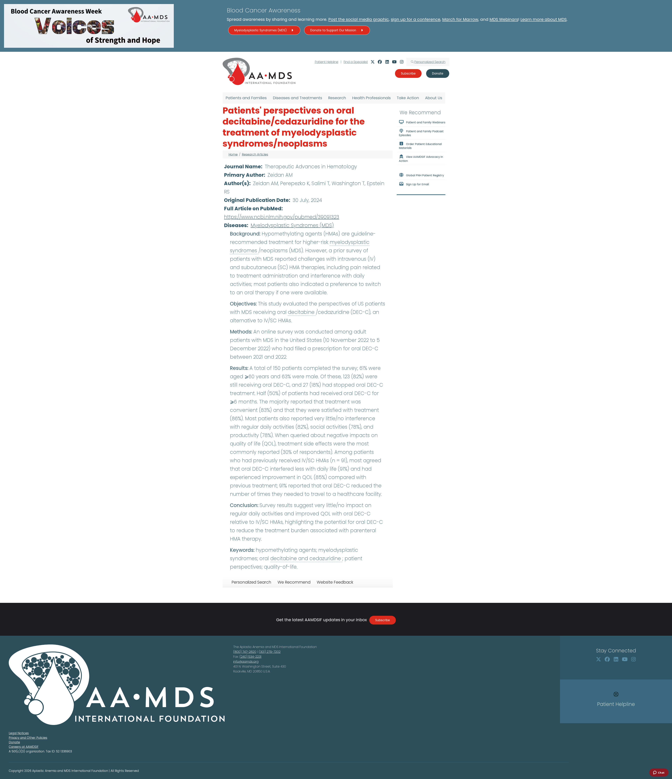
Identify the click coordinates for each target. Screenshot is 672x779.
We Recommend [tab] (294, 582)
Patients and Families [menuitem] (246, 98)
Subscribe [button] (408, 73)
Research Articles (255, 154)
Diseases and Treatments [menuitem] (297, 98)
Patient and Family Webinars (425, 122)
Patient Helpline (326, 62)
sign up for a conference (415, 19)
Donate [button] (437, 73)
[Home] (259, 71)
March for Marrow (460, 19)
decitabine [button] (302, 312)
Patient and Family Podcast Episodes (421, 133)
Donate (14, 742)
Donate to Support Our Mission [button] (333, 30)
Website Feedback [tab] (335, 582)
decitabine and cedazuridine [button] (306, 558)
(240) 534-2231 (250, 656)
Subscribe (382, 620)
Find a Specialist (356, 62)
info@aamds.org (245, 661)
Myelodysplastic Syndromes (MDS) (292, 225)
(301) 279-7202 (270, 652)
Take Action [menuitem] (408, 98)
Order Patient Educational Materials (420, 146)
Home (233, 154)
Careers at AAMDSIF (23, 747)
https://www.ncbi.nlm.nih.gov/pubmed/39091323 (281, 217)
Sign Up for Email (417, 184)
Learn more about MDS (543, 19)
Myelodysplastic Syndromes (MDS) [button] (261, 30)
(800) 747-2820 (244, 652)
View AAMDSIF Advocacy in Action (421, 159)
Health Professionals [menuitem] (371, 98)
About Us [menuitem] (433, 98)
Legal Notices (19, 733)
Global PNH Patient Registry (425, 175)
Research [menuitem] (337, 98)
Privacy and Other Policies (28, 738)
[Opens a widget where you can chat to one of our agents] (658, 773)
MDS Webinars (503, 19)
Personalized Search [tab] (251, 582)
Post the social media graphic (358, 19)
